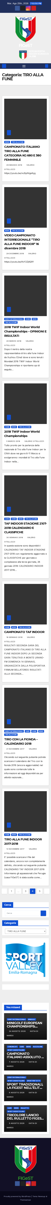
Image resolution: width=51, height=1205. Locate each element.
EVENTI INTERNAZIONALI (14, 319)
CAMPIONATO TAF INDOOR (24, 632)
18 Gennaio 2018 (14, 637)
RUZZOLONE (37, 1046)
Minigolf (31, 1019)
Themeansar (25, 1200)
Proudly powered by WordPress (17, 1196)
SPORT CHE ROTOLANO (16, 1050)
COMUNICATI (12, 1046)
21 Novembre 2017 (15, 749)
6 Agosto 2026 (17, 1093)
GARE (7, 519)
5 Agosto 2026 (17, 1123)
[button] (42, 66)
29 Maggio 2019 (14, 165)
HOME (28, 319)
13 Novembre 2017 (15, 849)
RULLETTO (25, 1108)
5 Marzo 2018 (13, 441)
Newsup (41, 1196)
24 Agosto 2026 (17, 1031)
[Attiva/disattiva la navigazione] (24, 66)
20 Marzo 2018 (14, 341)
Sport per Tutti (33, 1081)
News (7, 142)
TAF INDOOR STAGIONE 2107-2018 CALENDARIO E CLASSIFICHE (25, 528)
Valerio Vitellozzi (34, 441)
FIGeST (25, 45)
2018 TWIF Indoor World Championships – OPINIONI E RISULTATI (25, 331)
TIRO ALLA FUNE (18, 142)
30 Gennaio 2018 (15, 537)
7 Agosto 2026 (17, 1062)
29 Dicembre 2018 (15, 254)
